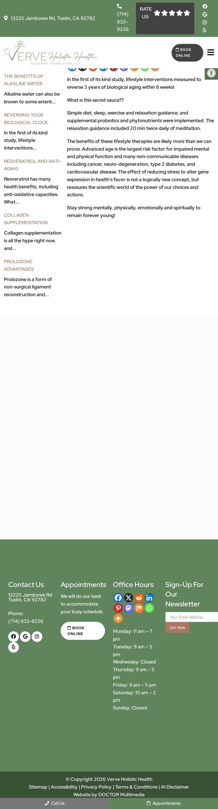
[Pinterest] (118, 608)
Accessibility (64, 787)
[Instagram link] (204, 22)
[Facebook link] (205, 6)
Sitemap (38, 787)
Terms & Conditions (136, 787)
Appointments (166, 803)
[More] (118, 618)
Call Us (57, 803)
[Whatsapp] (149, 608)
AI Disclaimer (175, 787)
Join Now (177, 627)
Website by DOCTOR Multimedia (109, 794)
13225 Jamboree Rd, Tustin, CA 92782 (52, 18)
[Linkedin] (149, 597)
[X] (128, 597)
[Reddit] (139, 597)
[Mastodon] (128, 608)
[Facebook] (118, 597)
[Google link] (204, 14)
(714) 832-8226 (123, 21)
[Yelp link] (204, 30)
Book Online (183, 53)
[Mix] (139, 608)
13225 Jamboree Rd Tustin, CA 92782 (30, 597)
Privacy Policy (97, 787)
